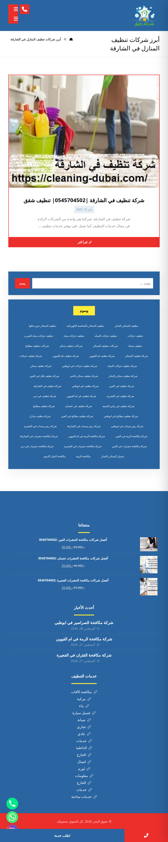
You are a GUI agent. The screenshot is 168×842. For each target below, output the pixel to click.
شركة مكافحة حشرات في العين (129, 446)
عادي (81, 733)
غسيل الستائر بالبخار (112, 456)
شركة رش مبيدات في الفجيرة (40, 426)
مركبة (81, 698)
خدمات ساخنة (81, 796)
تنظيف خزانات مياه (74, 336)
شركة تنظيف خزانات (30, 356)
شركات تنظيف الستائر (105, 346)
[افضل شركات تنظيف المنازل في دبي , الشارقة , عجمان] (144, 15)
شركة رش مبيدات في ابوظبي (127, 426)
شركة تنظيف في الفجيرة (120, 396)
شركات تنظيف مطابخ (37, 346)
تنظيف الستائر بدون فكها (42, 326)
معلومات (81, 775)
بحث (22, 283)
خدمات (81, 740)
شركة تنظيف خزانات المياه (122, 366)
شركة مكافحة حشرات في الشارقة (39, 436)
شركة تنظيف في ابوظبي (85, 386)
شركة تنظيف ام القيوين (102, 356)
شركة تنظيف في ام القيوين (81, 396)
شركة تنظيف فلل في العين (44, 376)
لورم (81, 768)
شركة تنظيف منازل (40, 416)
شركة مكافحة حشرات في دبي (37, 446)
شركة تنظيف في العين (121, 386)
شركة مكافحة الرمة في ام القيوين (86, 436)
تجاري (81, 726)
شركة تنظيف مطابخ (44, 406)
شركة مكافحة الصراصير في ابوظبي (84, 622)
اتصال (81, 761)
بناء (81, 705)
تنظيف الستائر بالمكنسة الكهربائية (85, 326)
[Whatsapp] (12, 817)
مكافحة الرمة (83, 456)
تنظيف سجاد (135, 346)
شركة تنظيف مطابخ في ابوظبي (121, 416)
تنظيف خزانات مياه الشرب (38, 336)
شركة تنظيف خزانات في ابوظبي (79, 366)
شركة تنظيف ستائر (40, 366)
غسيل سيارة (81, 712)
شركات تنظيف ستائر (71, 346)
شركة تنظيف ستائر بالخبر (84, 376)
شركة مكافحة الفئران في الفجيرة (84, 655)
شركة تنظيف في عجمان (78, 406)
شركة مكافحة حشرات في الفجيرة (83, 446)
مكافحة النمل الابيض (54, 456)
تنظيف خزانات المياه (106, 336)
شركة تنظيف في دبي (44, 396)
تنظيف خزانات (135, 336)
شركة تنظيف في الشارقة (47, 386)
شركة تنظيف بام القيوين (65, 356)
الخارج (81, 754)
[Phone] (12, 803)
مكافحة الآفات (81, 691)
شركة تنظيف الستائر (136, 356)
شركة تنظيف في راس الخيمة (118, 406)
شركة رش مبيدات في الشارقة (83, 426)
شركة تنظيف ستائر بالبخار (122, 376)
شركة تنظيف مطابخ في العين (77, 416)
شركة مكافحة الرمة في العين (131, 436)
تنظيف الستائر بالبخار (126, 326)
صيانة (81, 719)
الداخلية (81, 747)
